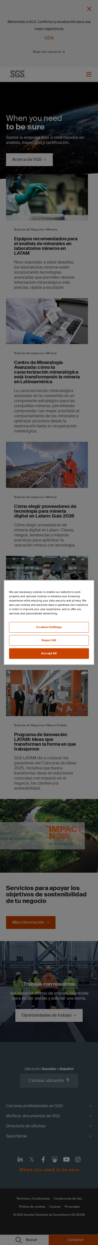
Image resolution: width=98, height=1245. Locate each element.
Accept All (49, 653)
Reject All (49, 640)
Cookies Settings (49, 627)
